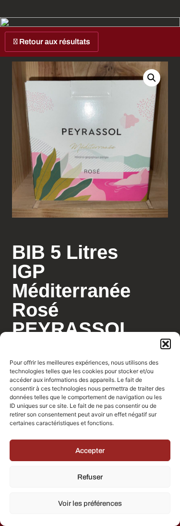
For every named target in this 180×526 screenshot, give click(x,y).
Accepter (90, 450)
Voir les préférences (90, 503)
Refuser (90, 477)
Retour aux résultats (54, 41)
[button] (165, 344)
